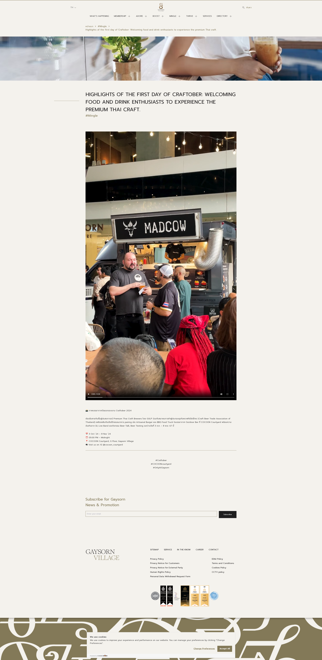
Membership (120, 16)
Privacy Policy (157, 558)
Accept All (224, 648)
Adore (139, 16)
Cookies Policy (219, 567)
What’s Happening (99, 16)
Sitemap (154, 549)
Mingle (172, 16)
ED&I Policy (217, 558)
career (200, 549)
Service (168, 549)
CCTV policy (218, 572)
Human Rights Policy (160, 572)
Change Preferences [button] (204, 648)
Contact (214, 549)
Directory (222, 16)
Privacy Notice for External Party (166, 567)
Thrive (189, 16)
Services (207, 16)
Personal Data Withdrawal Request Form (170, 576)
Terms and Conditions (223, 563)
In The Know (184, 549)
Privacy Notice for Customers (164, 563)
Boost (156, 16)
